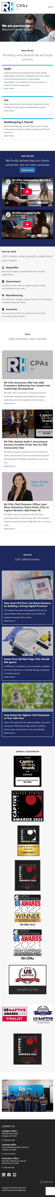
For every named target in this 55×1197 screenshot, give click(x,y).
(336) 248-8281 (9, 1140)
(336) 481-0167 (9, 1167)
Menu (50, 6)
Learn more (14, 88)
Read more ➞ (27, 403)
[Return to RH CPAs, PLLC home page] (15, 7)
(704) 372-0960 (9, 1154)
